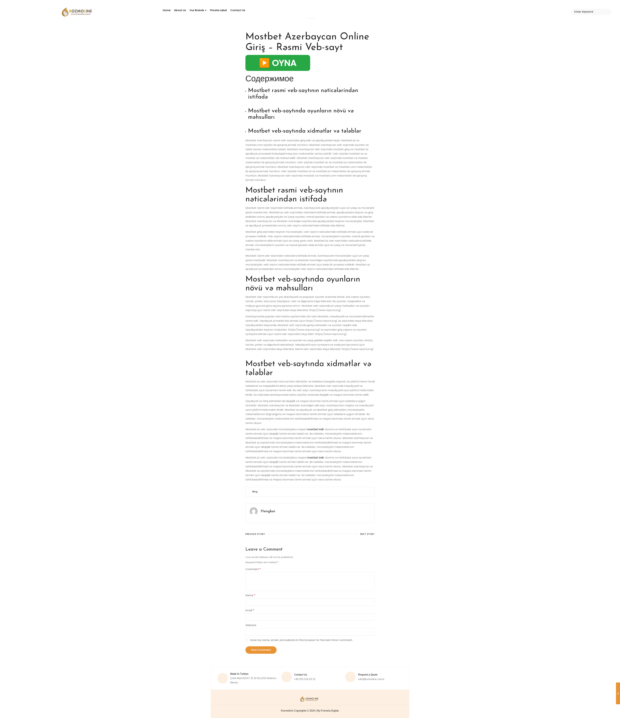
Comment (253, 569)
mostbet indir (315, 429)
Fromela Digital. (330, 710)
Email (249, 610)
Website (250, 625)
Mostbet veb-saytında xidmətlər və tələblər (304, 131)
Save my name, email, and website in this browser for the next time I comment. (301, 640)
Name (250, 595)
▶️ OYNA (278, 63)
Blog (255, 491)
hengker (268, 511)
